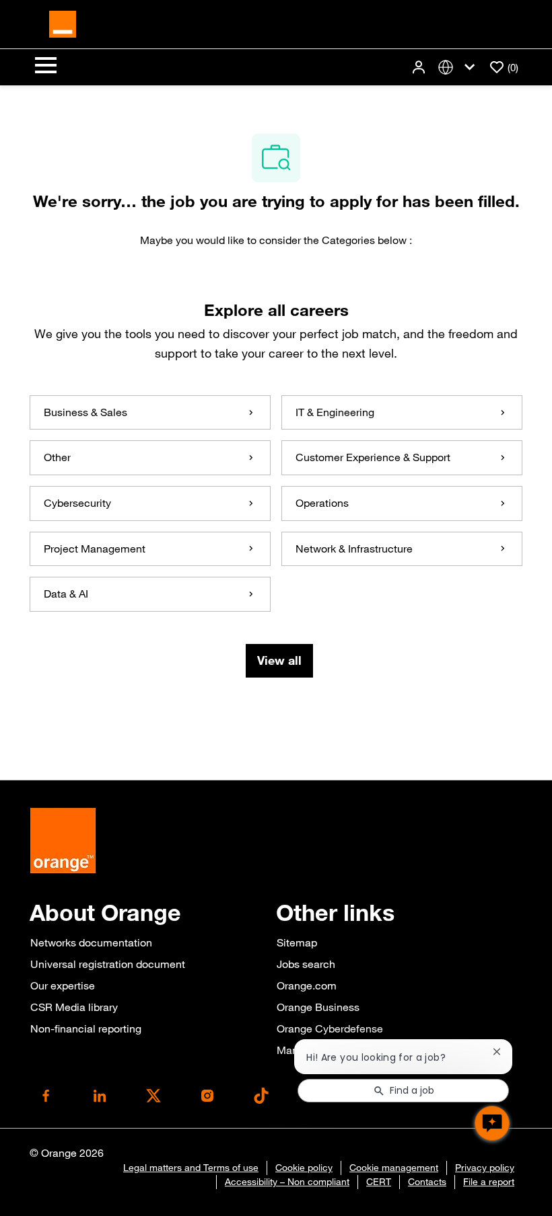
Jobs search (306, 964)
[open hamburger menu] (46, 67)
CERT (378, 1182)
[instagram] (207, 1096)
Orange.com (307, 985)
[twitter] (153, 1096)
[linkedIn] (99, 1096)
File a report (488, 1182)
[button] (420, 67)
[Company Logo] (63, 23)
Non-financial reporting (85, 1028)
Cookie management (393, 1168)
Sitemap (297, 942)
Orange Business (318, 1007)
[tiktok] (261, 1096)
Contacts (427, 1182)
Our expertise (62, 985)
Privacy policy (484, 1168)
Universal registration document (107, 964)
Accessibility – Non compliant (287, 1182)
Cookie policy (304, 1168)
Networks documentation (91, 942)
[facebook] (46, 1096)
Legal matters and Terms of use (190, 1168)
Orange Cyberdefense (330, 1028)
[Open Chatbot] (492, 1123)
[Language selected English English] (459, 67)
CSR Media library (74, 1007)
